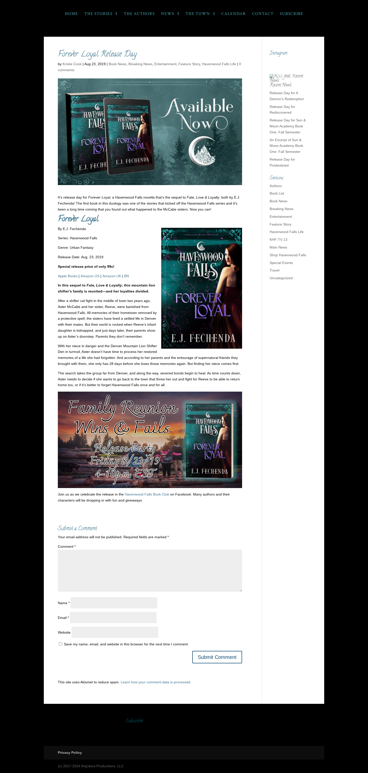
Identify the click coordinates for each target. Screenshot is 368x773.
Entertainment (165, 64)
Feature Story (189, 64)
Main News (278, 247)
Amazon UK (111, 276)
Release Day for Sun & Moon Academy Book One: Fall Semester (288, 126)
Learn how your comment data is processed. (156, 682)
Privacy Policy (70, 753)
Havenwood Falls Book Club (147, 494)
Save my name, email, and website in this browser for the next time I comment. (126, 644)
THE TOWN (198, 14)
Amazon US (90, 276)
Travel (274, 270)
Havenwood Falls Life (219, 64)
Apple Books (68, 276)
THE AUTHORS (139, 14)
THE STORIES (98, 14)
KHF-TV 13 (278, 240)
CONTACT (263, 14)
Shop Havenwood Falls (288, 255)
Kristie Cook (72, 64)
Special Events (281, 263)
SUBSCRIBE (291, 14)
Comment (67, 546)
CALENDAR (233, 14)
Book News (117, 64)
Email (63, 618)
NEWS (167, 14)
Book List (277, 193)
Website (64, 632)
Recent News (281, 85)
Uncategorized (281, 278)
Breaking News (140, 64)
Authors (276, 186)
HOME (71, 14)
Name (64, 603)
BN (126, 276)
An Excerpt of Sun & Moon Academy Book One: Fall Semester (286, 146)
